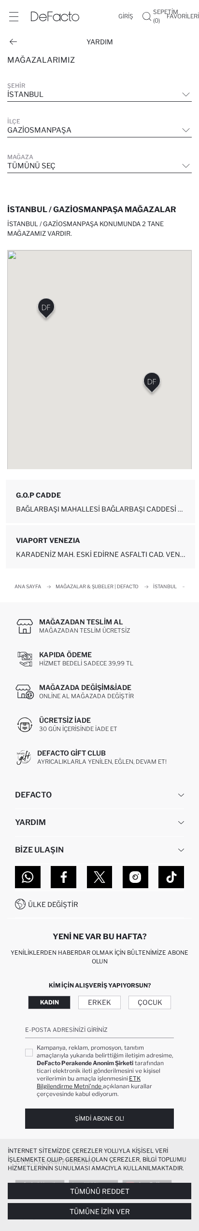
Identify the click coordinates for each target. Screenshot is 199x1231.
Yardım (99, 42)
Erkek (99, 1002)
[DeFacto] (55, 16)
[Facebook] (63, 877)
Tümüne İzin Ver (100, 1211)
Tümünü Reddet (99, 1191)
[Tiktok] (171, 877)
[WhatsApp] (28, 877)
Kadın (49, 1002)
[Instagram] (135, 877)
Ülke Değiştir (53, 904)
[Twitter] (100, 877)
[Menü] (13, 16)
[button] (152, 384)
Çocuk (150, 1002)
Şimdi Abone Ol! (99, 1118)
